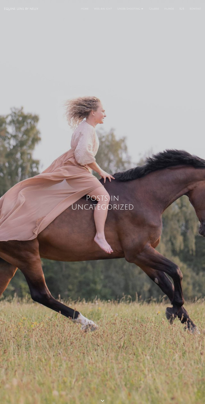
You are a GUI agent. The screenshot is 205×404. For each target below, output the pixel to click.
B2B (181, 8)
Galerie (154, 8)
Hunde (169, 8)
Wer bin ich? (103, 8)
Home (85, 8)
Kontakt (195, 8)
